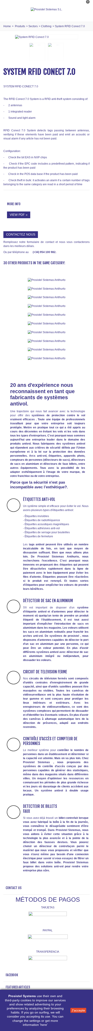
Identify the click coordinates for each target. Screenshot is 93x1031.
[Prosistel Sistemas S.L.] (46, 9)
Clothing (46, 26)
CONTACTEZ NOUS (20, 234)
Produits (20, 26)
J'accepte (78, 1010)
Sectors (33, 26)
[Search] (85, 14)
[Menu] (9, 9)
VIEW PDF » (19, 214)
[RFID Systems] (46, 358)
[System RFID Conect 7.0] (32, 36)
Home (7, 26)
